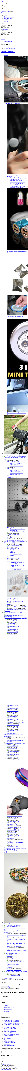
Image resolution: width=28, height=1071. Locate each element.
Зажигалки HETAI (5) (12, 846)
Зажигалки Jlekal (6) (12, 748)
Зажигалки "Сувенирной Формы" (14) (17, 722)
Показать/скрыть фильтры (7, 978)
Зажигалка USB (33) (12, 757)
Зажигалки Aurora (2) (12, 838)
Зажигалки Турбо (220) (21, 618)
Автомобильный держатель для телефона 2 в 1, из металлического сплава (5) (18, 179)
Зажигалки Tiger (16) (12, 824)
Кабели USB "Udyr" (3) (16, 471)
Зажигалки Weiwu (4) (12, 727)
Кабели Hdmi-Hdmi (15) (13, 461)
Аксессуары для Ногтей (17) (14, 970)
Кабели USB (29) (11, 468)
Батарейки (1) (10, 537)
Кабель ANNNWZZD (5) (16, 466)
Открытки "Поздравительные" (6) (16, 946)
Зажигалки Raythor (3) (13, 626)
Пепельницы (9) (16, 925)
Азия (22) (12, 550)
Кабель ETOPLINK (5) (16, 463)
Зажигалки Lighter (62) (13, 818)
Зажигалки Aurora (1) (12, 730)
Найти (17, 988)
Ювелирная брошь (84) (13, 964)
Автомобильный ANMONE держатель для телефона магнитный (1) (17, 183)
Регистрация (4, 13)
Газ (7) (8, 611)
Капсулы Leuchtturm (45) (13, 598)
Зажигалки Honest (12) (13, 705)
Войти (11, 11)
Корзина (6, 48)
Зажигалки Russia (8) (12, 713)
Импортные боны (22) (13, 548)
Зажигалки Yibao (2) (12, 719)
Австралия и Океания (16, 554)
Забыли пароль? (5, 11)
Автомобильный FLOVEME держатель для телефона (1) (17, 187)
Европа (12, 555)
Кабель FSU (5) (14, 464)
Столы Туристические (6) (13, 975)
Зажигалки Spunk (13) (12, 708)
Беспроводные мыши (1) (13, 534)
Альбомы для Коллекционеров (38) (16, 545)
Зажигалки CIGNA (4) (13, 835)
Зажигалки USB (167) (19, 743)
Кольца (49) (10, 958)
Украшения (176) (15, 953)
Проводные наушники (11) (17, 531)
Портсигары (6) (16, 926)
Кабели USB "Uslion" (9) (16, 473)
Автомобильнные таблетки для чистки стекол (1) (15, 317)
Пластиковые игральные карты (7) (16, 943)
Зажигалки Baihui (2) (12, 746)
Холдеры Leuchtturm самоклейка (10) (16, 606)
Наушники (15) (11, 527)
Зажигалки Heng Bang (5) (13, 751)
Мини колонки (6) (11, 477)
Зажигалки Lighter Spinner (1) (14, 816)
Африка (12, 551)
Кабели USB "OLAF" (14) (17, 470)
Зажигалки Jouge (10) (12, 623)
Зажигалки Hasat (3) (12, 832)
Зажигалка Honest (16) (13, 821)
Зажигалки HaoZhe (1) (13, 754)
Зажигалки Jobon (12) (12, 632)
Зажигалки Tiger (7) (12, 634)
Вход (2, 1)
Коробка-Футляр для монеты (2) (15, 601)
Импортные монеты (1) (13, 558)
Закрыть (6, 55)
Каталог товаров (8, 52)
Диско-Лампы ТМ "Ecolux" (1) (15, 540)
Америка (12, 552)
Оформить (12, 48)
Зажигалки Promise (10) (13, 716)
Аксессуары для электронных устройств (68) (14, 458)
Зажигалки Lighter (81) (13, 629)
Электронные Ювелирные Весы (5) (16, 609)
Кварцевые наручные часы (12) (15, 961)
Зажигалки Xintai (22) (12, 620)
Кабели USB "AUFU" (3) (16, 474)
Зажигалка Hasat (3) (12, 733)
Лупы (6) (9, 604)
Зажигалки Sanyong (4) (13, 760)
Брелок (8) (9, 967)
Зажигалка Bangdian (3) (13, 725)
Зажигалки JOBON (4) (13, 830)
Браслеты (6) (10, 956)
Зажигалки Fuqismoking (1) (14, 827)
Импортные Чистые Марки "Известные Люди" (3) (17, 568)
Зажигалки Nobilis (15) (13, 711)
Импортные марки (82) (13, 561)
